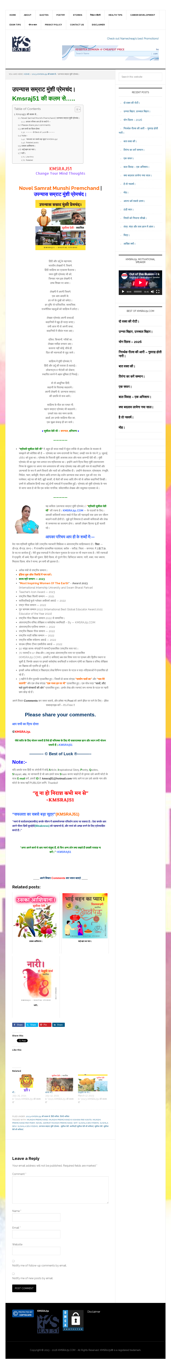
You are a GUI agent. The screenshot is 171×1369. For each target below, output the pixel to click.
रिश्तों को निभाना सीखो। (135, 218)
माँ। (13, 1092)
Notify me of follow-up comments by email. (39, 1265)
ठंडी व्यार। (129, 209)
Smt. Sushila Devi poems (86, 1123)
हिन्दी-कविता (64, 1116)
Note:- (25, 135)
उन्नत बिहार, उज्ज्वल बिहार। (137, 111)
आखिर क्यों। (130, 243)
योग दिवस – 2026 (133, 119)
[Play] (123, 291)
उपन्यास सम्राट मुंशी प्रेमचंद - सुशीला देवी (54, 1126)
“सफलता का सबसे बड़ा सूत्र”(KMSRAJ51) (41, 139)
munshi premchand (37, 1120)
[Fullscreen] (157, 291)
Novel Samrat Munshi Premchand (54, 1123)
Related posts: (32, 142)
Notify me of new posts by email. (32, 1278)
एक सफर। (129, 158)
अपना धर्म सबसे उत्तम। (134, 201)
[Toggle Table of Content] (76, 109)
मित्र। (127, 235)
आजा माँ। (49, 1092)
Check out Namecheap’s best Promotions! (133, 38)
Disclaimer (93, 1311)
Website (17, 1244)
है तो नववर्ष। (130, 184)
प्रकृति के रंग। (84, 1092)
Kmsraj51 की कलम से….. (27, 114)
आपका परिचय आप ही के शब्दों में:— (38, 121)
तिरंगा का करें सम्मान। (134, 149)
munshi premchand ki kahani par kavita (70, 1120)
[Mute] (152, 291)
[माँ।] (27, 1082)
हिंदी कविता (55, 1116)
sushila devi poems (28, 1126)
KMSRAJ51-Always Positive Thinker (34, 44)
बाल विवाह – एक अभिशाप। (137, 166)
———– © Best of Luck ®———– (40, 132)
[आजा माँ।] (60, 1082)
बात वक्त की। (130, 141)
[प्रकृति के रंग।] (93, 1082)
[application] (140, 282)
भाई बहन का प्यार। (29, 149)
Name (16, 1211)
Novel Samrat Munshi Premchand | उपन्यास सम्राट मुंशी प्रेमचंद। (50, 118)
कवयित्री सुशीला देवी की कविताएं (82, 1126)
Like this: (30, 157)
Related (29, 160)
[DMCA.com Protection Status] (73, 1329)
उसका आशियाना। (28, 146)
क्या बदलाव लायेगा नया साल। (138, 175)
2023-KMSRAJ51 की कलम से (38, 1116)
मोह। (126, 192)
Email (16, 1227)
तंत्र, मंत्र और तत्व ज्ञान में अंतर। (139, 226)
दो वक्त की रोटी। (132, 102)
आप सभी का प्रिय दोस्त (30, 128)
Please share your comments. (36, 125)
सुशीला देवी (99, 1126)
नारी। (23, 153)
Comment (19, 1174)
